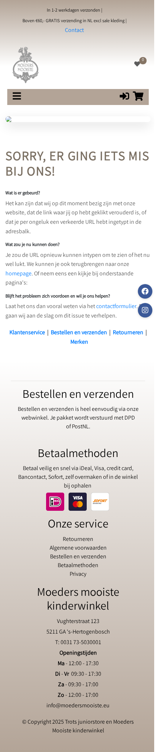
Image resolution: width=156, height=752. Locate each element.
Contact (74, 31)
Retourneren (128, 333)
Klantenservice (27, 333)
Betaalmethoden (78, 566)
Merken (79, 342)
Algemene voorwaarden (78, 548)
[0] (137, 65)
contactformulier (116, 307)
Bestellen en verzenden (79, 333)
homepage (18, 274)
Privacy (78, 574)
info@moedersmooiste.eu (78, 706)
